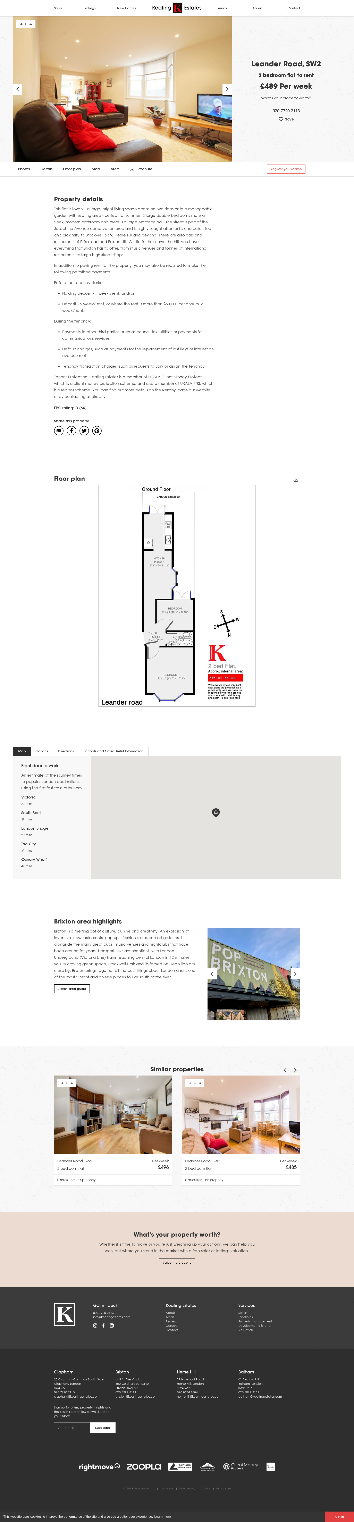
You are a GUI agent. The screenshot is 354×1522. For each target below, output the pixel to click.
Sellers (242, 1313)
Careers (171, 1326)
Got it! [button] (339, 1516)
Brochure (144, 169)
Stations (42, 751)
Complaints (166, 1489)
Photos (24, 169)
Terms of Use (223, 1489)
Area (115, 169)
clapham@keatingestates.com (76, 1396)
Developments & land (254, 1326)
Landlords (245, 1317)
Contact (293, 8)
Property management (255, 1321)
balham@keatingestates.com (260, 1396)
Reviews (172, 1321)
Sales (58, 8)
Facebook (103, 1325)
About (257, 8)
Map (96, 169)
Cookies (205, 1489)
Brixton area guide (72, 989)
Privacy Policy (187, 1489)
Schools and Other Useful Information (113, 751)
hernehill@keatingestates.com (199, 1396)
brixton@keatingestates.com (136, 1396)
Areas (222, 8)
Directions (66, 751)
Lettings (89, 8)
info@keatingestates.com (111, 1317)
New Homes (126, 8)
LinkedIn (112, 1325)
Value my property (177, 1262)
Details (46, 169)
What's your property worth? (286, 98)
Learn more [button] (162, 1516)
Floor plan (72, 169)
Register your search (286, 169)
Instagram (95, 1325)
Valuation (245, 1330)
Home (177, 8)
